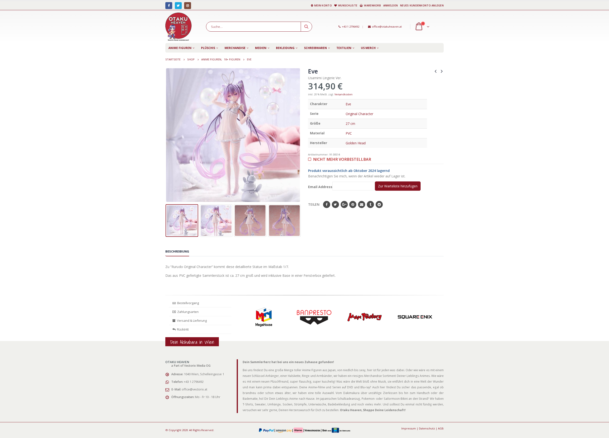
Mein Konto (323, 5)
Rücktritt (182, 329)
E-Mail (361, 204)
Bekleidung (285, 48)
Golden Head (356, 143)
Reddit (379, 204)
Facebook (326, 204)
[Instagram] (187, 5)
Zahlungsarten (188, 312)
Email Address (320, 187)
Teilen (313, 204)
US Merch (368, 48)
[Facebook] (168, 5)
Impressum (408, 428)
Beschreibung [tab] (177, 251)
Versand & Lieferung (191, 320)
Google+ (344, 204)
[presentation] (168, 135)
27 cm (350, 123)
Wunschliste (347, 5)
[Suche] (306, 26)
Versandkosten (343, 94)
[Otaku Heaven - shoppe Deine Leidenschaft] (178, 27)
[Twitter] (178, 5)
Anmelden (390, 5)
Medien (260, 48)
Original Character (359, 114)
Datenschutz (427, 428)
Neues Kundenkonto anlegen (422, 5)
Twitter (335, 204)
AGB (441, 428)
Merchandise (235, 48)
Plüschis (208, 48)
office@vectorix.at (194, 389)
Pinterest (352, 204)
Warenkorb (372, 5)
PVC (349, 133)
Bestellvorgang (187, 303)
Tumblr (370, 204)
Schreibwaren (315, 48)
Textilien (343, 48)
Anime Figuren (180, 48)
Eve (348, 104)
